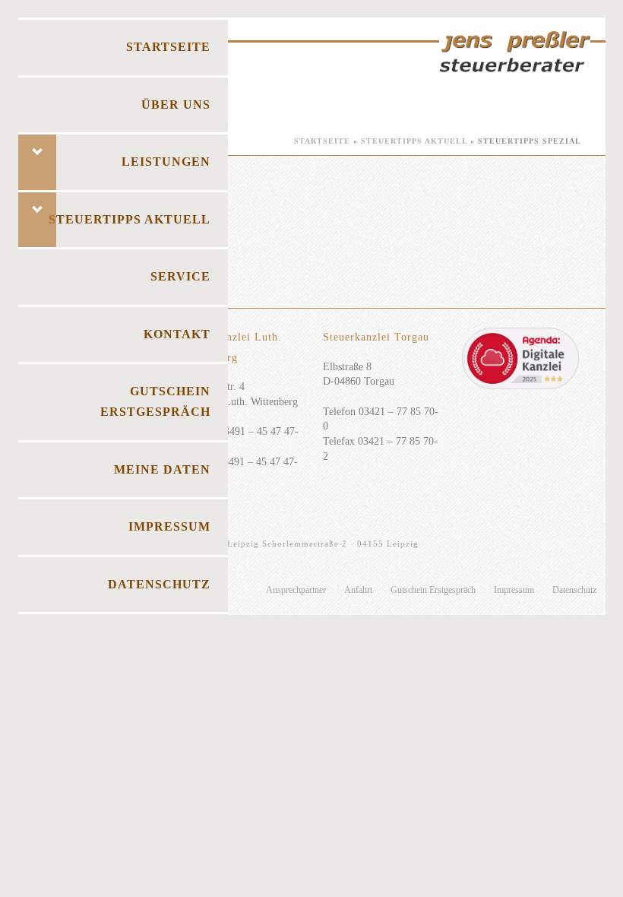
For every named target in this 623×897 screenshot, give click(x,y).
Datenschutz (574, 590)
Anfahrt (358, 590)
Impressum (514, 590)
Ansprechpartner (296, 590)
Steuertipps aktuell (414, 141)
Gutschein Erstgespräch (433, 590)
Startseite (322, 141)
